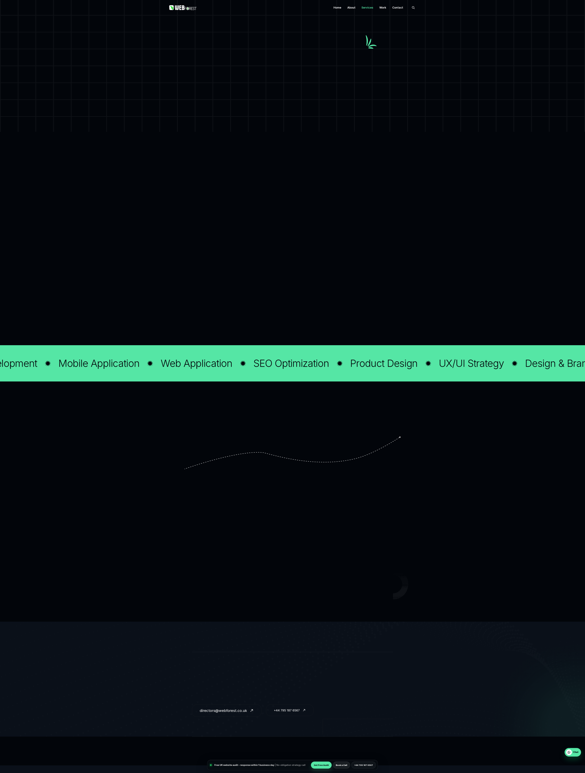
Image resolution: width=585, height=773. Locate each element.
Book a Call (341, 765)
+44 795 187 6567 (363, 765)
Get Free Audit (321, 765)
